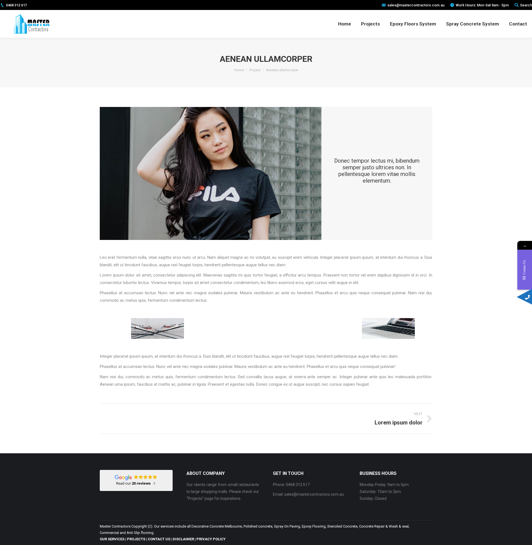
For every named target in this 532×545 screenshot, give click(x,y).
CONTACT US (159, 539)
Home (239, 70)
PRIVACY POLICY (211, 539)
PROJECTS (136, 539)
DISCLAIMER (183, 539)
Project (254, 70)
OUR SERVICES (112, 539)
